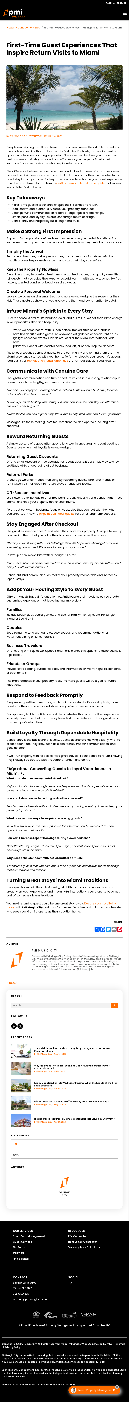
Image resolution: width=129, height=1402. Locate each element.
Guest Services (22, 1242)
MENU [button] (125, 13)
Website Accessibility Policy (89, 1361)
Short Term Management (29, 1236)
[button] (14, 1026)
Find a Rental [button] (21, 1259)
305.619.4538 (117, 3)
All (16, 1144)
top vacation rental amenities (47, 361)
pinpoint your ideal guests (56, 514)
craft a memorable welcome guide (80, 183)
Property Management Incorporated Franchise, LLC (77, 1325)
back (13, 983)
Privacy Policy (12, 1347)
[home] (14, 13)
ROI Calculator (77, 1236)
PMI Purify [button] (19, 1247)
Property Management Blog (23, 27)
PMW (109, 1344)
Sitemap (120, 1344)
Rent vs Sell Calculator (82, 1242)
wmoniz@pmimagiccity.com (31, 1299)
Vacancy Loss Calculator (84, 1247)
